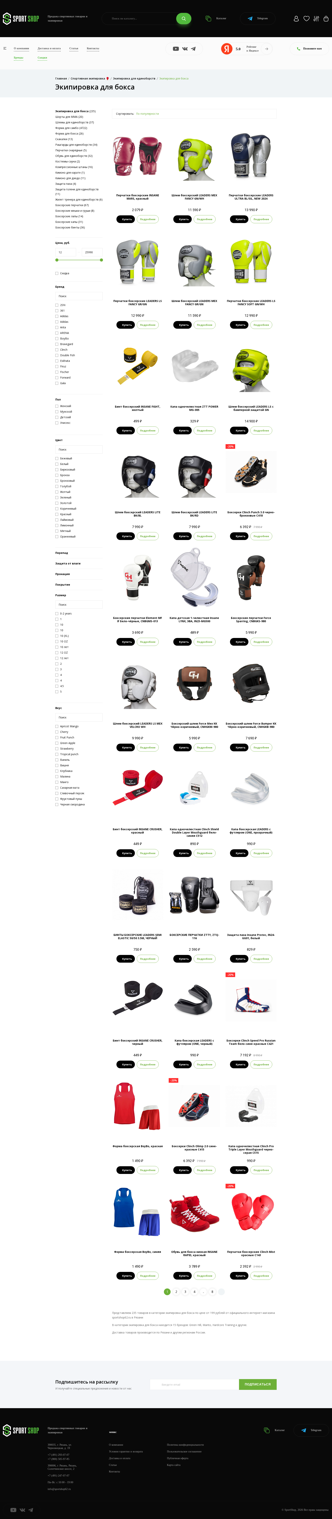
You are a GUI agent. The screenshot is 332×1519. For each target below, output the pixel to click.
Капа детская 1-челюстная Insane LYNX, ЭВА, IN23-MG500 (194, 619)
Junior (194, 813)
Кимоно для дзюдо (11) (70, 178)
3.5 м (142, 813)
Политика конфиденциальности (185, 1444)
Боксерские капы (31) (69, 222)
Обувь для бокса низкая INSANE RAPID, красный (194, 1253)
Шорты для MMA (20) (69, 117)
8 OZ (137, 179)
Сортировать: (125, 113)
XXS (134, 1130)
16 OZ (246, 179)
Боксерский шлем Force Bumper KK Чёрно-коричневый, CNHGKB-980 (251, 725)
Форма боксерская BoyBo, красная (138, 1146)
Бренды (18, 57)
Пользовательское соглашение (184, 1451)
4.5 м (137, 390)
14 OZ (137, 285)
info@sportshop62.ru (59, 1489)
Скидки (42, 57)
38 (240, 496)
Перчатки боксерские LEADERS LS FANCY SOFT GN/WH (251, 302)
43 (254, 1024)
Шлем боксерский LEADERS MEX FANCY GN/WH (194, 196)
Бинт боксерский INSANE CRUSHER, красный (137, 830)
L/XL (251, 390)
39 (247, 496)
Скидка (64, 273)
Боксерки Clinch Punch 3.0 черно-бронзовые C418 (251, 513)
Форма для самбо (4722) (71, 128)
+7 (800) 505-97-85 (58, 1459)
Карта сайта (173, 1465)
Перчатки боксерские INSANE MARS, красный (137, 196)
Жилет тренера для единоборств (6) (79, 199)
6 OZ (199, 919)
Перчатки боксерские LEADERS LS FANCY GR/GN (137, 302)
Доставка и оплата (49, 48)
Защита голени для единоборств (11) (77, 191)
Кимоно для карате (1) (70, 172)
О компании (21, 48)
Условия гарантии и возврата (126, 1451)
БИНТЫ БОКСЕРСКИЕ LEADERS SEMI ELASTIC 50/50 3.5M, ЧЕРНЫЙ (138, 936)
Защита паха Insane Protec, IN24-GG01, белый (251, 936)
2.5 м (133, 813)
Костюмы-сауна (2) (67, 161)
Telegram (262, 18)
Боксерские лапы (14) (69, 216)
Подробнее (147, 219)
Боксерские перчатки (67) (72, 205)
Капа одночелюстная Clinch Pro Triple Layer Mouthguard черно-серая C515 (251, 1149)
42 (261, 496)
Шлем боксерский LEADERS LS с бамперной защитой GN (251, 408)
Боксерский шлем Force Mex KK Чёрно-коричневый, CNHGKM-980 (194, 725)
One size (251, 813)
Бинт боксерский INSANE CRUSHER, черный (137, 1042)
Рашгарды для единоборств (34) (76, 144)
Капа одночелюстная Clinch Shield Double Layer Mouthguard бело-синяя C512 (194, 832)
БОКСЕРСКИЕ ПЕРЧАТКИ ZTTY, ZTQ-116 (194, 936)
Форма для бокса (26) (69, 133)
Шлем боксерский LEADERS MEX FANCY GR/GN (194, 302)
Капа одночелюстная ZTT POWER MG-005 (194, 408)
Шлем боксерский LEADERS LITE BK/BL (137, 513)
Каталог (221, 18)
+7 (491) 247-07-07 (58, 1475)
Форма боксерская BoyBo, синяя (137, 1252)
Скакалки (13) (64, 139)
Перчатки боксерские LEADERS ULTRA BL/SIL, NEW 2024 (251, 196)
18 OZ (256, 179)
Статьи (73, 48)
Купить (127, 219)
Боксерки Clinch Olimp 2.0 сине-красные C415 (194, 1147)
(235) (75, 111)
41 (191, 1130)
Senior (251, 1130)
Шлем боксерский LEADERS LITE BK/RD (194, 513)
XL (144, 496)
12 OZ (132, 602)
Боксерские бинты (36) (70, 227)
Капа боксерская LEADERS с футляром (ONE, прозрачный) (251, 830)
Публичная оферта (177, 1458)
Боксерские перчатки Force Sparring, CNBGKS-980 (251, 619)
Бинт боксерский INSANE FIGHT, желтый (137, 408)
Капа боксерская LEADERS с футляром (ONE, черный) (194, 1042)
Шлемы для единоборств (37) (74, 122)
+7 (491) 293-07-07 (58, 1454)
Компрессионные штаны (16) (74, 167)
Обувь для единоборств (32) (74, 156)
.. (203, 1292)
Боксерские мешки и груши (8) (74, 210)
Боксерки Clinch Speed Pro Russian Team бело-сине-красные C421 (251, 1042)
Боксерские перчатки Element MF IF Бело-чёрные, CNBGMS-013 (137, 619)
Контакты (93, 48)
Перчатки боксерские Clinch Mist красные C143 (251, 1253)
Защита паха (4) (65, 184)
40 (254, 496)
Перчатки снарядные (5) (71, 150)
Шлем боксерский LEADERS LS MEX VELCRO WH (137, 725)
